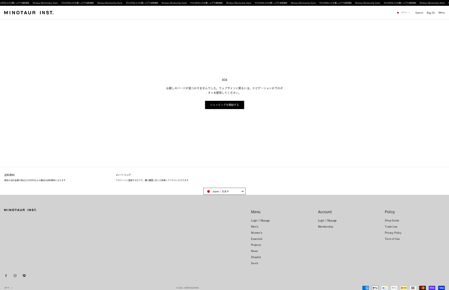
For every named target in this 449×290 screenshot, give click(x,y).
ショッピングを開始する (224, 104)
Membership (325, 226)
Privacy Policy (393, 232)
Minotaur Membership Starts (45, 3)
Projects (256, 245)
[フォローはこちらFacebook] (6, 275)
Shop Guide (392, 220)
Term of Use (392, 239)
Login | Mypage (260, 220)
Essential (256, 239)
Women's (256, 232)
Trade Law (391, 226)
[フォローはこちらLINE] (24, 275)
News (254, 251)
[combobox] (224, 191)
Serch (254, 263)
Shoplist (256, 257)
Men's (254, 226)
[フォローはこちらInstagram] (15, 275)
